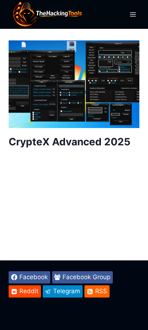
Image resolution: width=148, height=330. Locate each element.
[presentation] (74, 84)
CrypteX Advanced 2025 (69, 142)
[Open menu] (132, 14)
